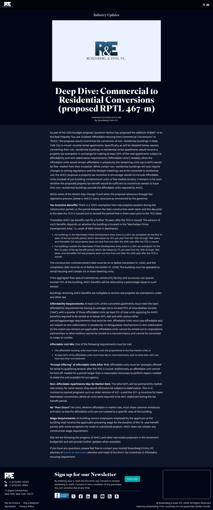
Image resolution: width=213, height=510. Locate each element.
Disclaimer (10, 506)
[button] (199, 5)
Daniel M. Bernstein (75, 452)
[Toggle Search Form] (204, 4)
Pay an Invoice (12, 503)
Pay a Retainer (31, 503)
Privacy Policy (26, 506)
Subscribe (132, 479)
